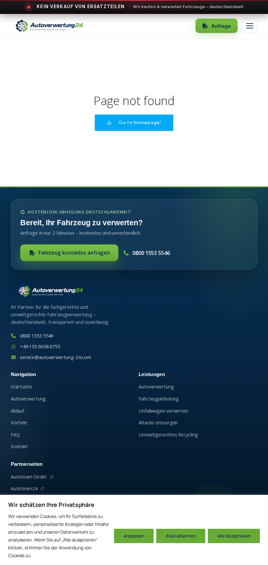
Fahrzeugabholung (158, 399)
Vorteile (19, 422)
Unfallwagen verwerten (163, 411)
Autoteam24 (24, 488)
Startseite (21, 387)
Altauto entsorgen (158, 422)
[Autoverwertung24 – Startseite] (49, 26)
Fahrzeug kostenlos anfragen (74, 252)
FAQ (15, 435)
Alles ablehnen (181, 536)
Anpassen (134, 536)
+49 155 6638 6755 (40, 346)
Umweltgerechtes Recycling (168, 435)
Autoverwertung (28, 399)
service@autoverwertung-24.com (55, 357)
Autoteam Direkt (29, 477)
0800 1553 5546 (151, 253)
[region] (134, 530)
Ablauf (17, 411)
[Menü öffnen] (249, 25)
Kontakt (19, 446)
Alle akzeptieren (233, 536)
